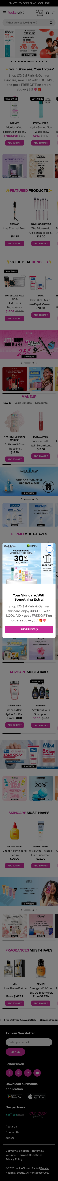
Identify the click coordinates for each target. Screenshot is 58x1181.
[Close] (49, 549)
